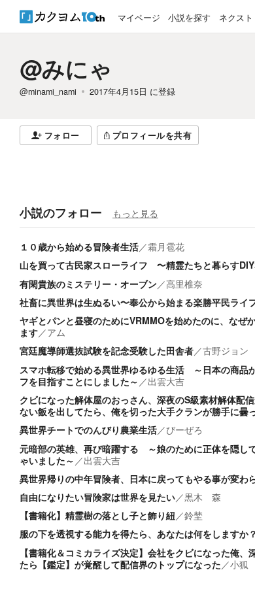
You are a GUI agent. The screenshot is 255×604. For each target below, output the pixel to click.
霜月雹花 (166, 246)
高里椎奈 (184, 283)
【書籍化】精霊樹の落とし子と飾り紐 (97, 515)
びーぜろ (184, 429)
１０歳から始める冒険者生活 (79, 246)
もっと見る (135, 213)
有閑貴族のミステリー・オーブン (88, 283)
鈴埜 (193, 515)
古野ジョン (225, 350)
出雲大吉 (166, 381)
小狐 (239, 564)
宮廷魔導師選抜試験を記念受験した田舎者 (107, 350)
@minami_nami (48, 91)
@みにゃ (66, 68)
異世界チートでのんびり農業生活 (88, 429)
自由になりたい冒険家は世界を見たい (97, 496)
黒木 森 (202, 496)
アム (56, 332)
